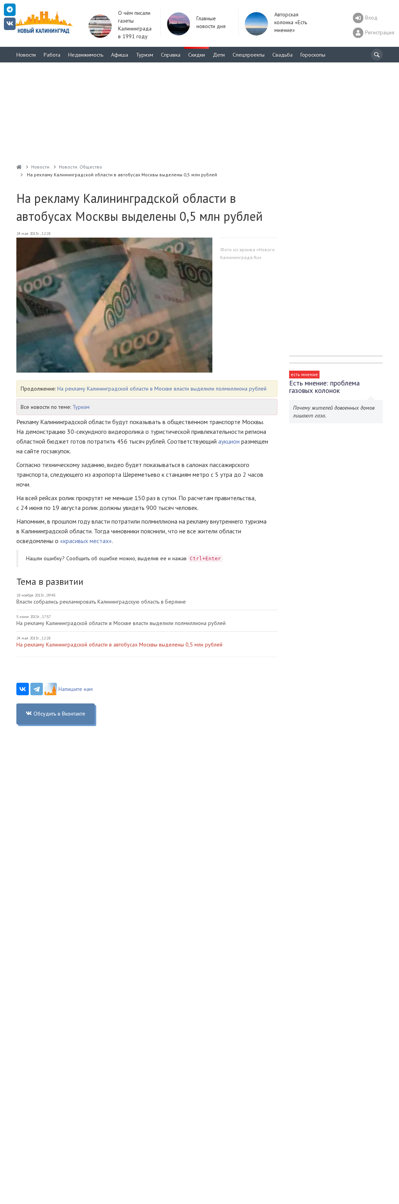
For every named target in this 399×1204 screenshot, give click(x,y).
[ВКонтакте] (22, 689)
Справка (170, 54)
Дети (219, 54)
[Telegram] (36, 689)
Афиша (119, 54)
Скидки (196, 54)
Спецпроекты (249, 54)
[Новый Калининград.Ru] (19, 167)
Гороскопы (312, 54)
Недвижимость (85, 54)
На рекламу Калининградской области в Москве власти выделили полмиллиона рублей (162, 388)
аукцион (229, 441)
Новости (26, 54)
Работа (52, 54)
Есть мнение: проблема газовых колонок (324, 386)
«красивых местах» (86, 541)
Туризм (144, 54)
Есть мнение (304, 374)
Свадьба (282, 54)
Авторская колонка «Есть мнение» (290, 22)
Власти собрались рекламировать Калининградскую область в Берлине (101, 601)
